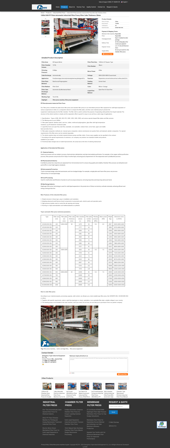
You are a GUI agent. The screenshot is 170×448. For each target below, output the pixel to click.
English (125, 2)
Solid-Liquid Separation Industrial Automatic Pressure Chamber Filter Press (74, 422)
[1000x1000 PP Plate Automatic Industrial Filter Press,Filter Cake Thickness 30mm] (76, 36)
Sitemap (116, 422)
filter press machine (49, 349)
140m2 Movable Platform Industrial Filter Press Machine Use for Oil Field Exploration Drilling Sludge (59, 396)
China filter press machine (57, 444)
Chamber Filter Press (74, 404)
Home (58, 7)
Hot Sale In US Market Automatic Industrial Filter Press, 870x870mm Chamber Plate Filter (84, 396)
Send (113, 412)
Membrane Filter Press (94, 404)
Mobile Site (113, 426)
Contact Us (101, 7)
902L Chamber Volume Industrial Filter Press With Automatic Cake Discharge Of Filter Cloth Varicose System (109, 397)
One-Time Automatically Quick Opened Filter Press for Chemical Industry (52, 412)
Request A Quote (112, 7)
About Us (72, 7)
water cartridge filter (62, 349)
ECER (85, 447)
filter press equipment (76, 349)
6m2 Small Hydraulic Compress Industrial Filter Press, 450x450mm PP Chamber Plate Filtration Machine (97, 396)
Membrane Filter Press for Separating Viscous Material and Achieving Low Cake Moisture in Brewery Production (95, 424)
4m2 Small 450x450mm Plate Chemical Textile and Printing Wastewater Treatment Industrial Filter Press (71, 398)
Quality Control (91, 7)
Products (64, 7)
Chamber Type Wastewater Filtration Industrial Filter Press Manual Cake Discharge (122, 395)
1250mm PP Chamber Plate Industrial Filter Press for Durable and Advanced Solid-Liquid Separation (47, 396)
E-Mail (111, 422)
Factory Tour (81, 7)
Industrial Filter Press (59, 12)
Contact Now (108, 54)
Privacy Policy (45, 444)
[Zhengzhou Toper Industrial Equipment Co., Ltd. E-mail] (43, 364)
